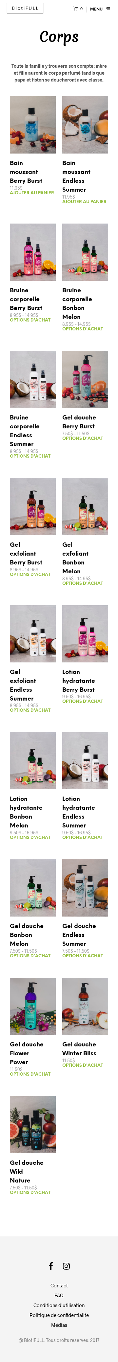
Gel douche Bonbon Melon (27, 935)
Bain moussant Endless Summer (76, 176)
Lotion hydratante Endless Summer (78, 812)
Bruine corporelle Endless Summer (25, 431)
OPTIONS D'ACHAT (30, 320)
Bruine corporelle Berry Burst (26, 300)
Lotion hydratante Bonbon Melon (26, 812)
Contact (59, 1285)
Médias (59, 1325)
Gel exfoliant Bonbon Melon (75, 558)
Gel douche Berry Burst (79, 422)
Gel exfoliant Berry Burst (26, 554)
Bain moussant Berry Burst (26, 172)
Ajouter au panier (32, 193)
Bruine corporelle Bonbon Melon (77, 304)
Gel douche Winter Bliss (79, 1049)
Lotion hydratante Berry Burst (78, 681)
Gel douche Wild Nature (27, 1172)
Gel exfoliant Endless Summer (23, 685)
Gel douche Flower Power (27, 1054)
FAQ (59, 1295)
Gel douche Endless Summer (79, 935)
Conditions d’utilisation (59, 1305)
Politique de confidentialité (59, 1315)
